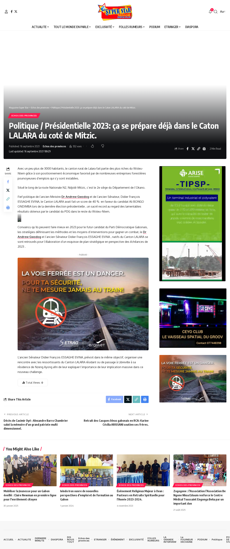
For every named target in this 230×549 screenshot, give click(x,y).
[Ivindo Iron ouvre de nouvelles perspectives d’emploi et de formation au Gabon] (86, 470)
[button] (6, 11)
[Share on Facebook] (187, 149)
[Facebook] (11, 11)
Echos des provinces (24, 115)
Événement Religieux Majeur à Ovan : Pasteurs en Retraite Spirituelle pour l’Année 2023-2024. (141, 495)
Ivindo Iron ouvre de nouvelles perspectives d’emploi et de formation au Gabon (86, 495)
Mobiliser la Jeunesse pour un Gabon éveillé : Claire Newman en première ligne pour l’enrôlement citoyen (30, 495)
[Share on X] (193, 149)
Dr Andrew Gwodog (75, 197)
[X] (15, 11)
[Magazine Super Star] (115, 12)
